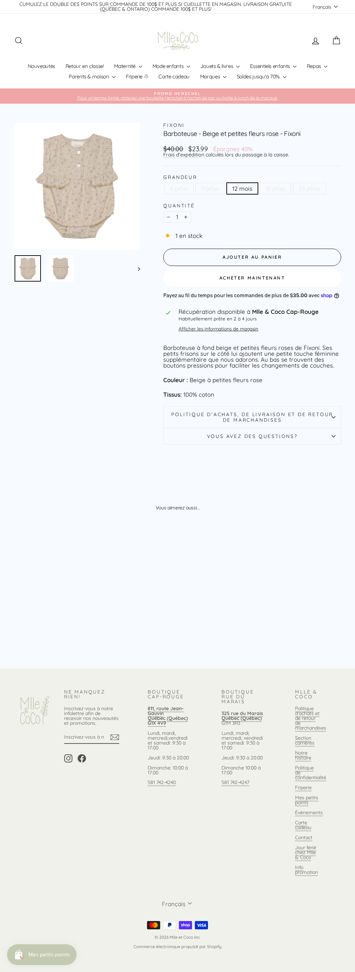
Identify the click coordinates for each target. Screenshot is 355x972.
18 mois (276, 188)
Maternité (125, 66)
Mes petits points (306, 800)
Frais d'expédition (183, 155)
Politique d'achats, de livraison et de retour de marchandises (252, 417)
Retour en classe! (85, 66)
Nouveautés (41, 66)
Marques (210, 76)
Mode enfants (169, 66)
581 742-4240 (162, 782)
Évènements (309, 812)
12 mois (242, 188)
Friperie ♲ (137, 76)
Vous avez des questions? (252, 436)
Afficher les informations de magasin (218, 328)
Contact (303, 837)
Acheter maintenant (252, 278)
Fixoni (174, 125)
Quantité (178, 205)
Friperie (303, 787)
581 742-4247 (235, 782)
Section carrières (304, 740)
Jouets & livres (217, 66)
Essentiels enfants (270, 66)
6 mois (179, 188)
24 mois (309, 188)
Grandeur (180, 177)
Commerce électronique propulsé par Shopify (177, 946)
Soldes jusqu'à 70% (259, 76)
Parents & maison (89, 76)
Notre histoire (303, 755)
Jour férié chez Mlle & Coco (305, 852)
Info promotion (306, 869)
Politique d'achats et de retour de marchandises (310, 718)
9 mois (210, 188)
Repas (314, 66)
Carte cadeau (174, 76)
